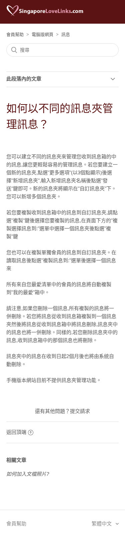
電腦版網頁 (42, 34)
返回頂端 (16, 432)
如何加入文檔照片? (27, 474)
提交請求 (80, 411)
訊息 (65, 34)
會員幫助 (15, 34)
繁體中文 (102, 523)
